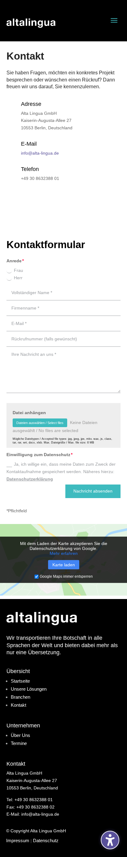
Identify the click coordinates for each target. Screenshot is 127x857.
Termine (19, 743)
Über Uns (20, 735)
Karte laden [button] (63, 564)
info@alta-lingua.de (40, 153)
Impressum (17, 840)
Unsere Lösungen (29, 689)
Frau (18, 270)
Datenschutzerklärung (29, 478)
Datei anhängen (29, 412)
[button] (114, 20)
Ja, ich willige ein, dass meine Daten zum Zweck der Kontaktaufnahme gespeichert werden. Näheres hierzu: (61, 471)
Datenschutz (46, 840)
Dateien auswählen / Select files (39, 423)
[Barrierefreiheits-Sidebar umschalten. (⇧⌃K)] (110, 840)
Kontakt (18, 705)
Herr (18, 277)
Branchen (20, 697)
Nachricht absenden (93, 491)
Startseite (20, 681)
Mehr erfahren (64, 553)
